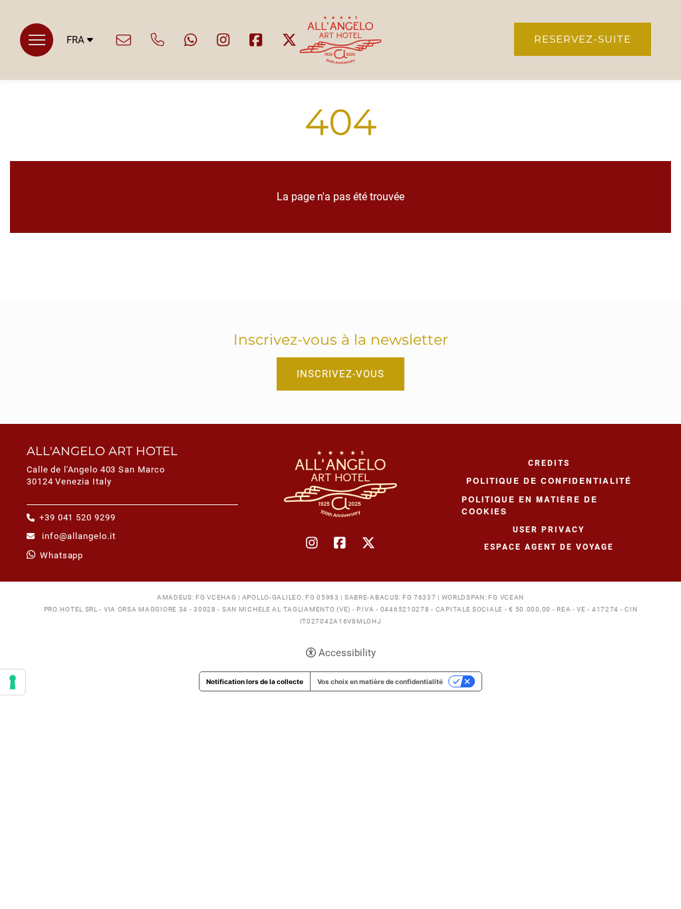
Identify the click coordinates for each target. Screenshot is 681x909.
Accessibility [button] (347, 652)
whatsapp (190, 40)
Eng (80, 74)
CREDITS (549, 463)
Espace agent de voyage (549, 547)
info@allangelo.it (123, 40)
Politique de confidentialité (549, 480)
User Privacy (549, 529)
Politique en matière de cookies (530, 505)
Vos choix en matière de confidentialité (380, 681)
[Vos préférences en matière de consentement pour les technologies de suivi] (12, 682)
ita (80, 62)
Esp (80, 87)
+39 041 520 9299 (157, 40)
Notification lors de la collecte (254, 681)
